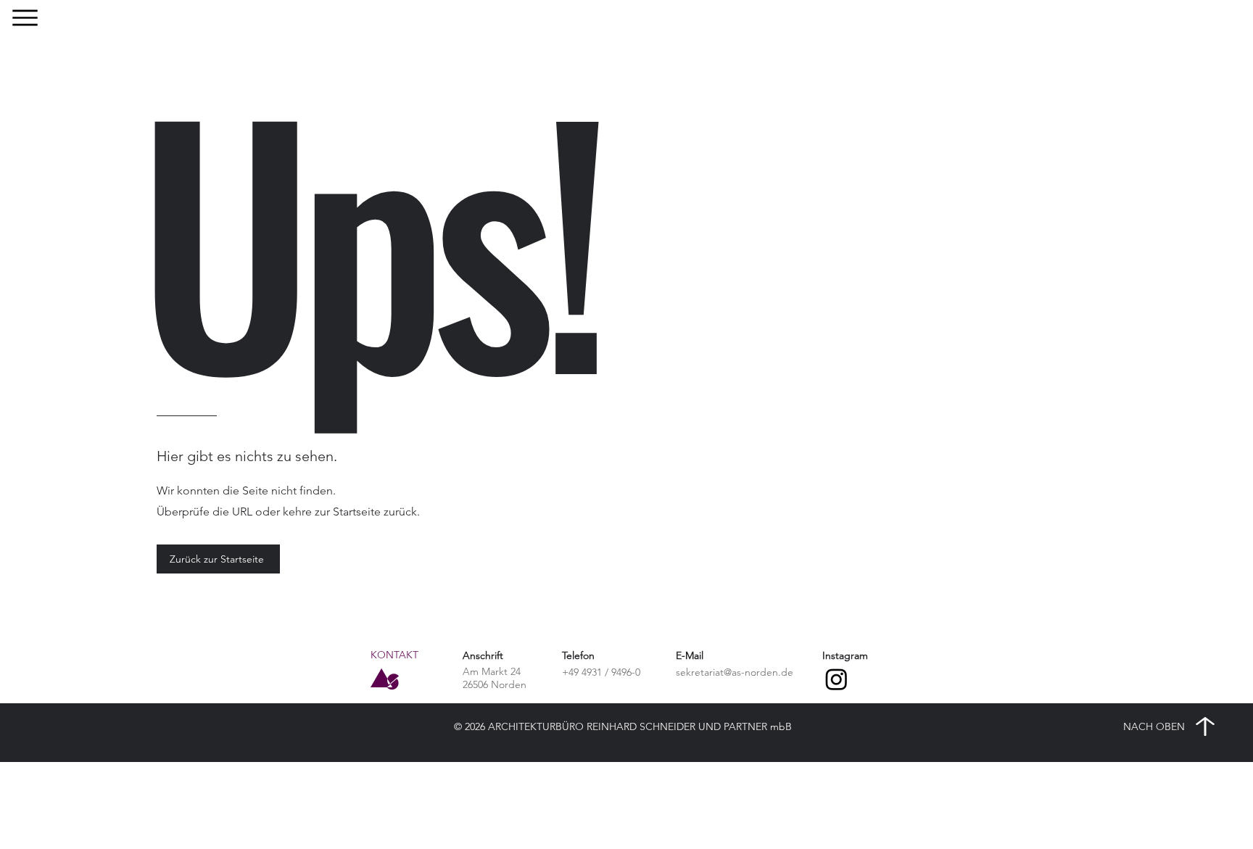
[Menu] (24, 18)
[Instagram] (836, 679)
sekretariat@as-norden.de (734, 672)
